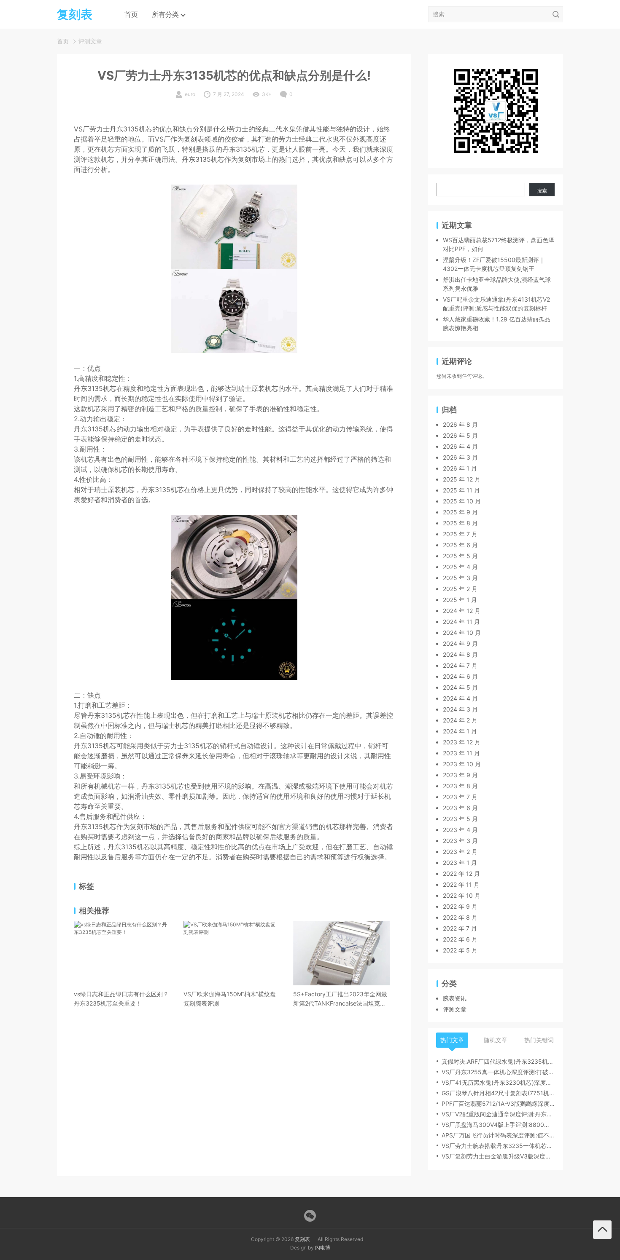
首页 (131, 14)
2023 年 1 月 (460, 862)
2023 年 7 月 (460, 796)
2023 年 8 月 (460, 785)
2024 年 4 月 (460, 698)
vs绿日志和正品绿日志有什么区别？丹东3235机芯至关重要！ (121, 998)
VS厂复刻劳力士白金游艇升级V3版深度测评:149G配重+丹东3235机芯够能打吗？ (498, 1156)
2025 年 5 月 (460, 555)
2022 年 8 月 (460, 917)
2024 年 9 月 (460, 643)
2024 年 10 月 (462, 632)
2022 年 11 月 (461, 884)
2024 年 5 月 (460, 687)
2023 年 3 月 (460, 840)
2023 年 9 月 (460, 774)
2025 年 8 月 (460, 523)
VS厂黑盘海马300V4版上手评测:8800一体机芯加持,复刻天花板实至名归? (498, 1124)
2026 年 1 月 (460, 468)
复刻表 (302, 1239)
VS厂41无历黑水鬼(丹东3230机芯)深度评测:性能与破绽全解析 (498, 1082)
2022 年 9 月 (460, 906)
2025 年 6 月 (460, 544)
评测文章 (90, 41)
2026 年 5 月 (460, 435)
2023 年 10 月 (462, 764)
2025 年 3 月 (460, 577)
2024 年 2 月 (460, 720)
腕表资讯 (454, 998)
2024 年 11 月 (461, 621)
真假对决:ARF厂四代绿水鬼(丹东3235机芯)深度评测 (498, 1061)
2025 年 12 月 (461, 479)
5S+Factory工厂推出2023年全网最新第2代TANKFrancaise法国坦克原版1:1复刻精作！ (340, 999)
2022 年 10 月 (461, 895)
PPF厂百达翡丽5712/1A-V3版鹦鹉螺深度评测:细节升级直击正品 (498, 1103)
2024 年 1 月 (460, 731)
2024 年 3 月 (460, 709)
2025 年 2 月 (460, 588)
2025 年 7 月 (460, 534)
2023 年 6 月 (460, 807)
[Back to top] (602, 1229)
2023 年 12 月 (461, 742)
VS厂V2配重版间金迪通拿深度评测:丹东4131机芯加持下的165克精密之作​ (498, 1114)
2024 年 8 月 (460, 654)
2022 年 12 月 (461, 873)
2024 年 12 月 (461, 610)
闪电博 (322, 1247)
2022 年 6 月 (460, 939)
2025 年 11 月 (461, 490)
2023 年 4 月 (460, 829)
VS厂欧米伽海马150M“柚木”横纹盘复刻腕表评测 (229, 998)
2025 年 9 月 (460, 512)
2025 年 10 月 (462, 501)
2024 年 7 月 (460, 665)
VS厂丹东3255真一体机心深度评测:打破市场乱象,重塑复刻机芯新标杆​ (498, 1071)
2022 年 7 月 (460, 928)
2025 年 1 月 (460, 599)
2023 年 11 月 (461, 753)
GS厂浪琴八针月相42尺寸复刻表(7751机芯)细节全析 (498, 1093)
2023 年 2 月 (460, 851)
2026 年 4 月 (460, 446)
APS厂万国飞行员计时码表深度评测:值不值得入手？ (498, 1135)
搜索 (542, 190)
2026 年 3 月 (460, 457)
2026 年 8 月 (460, 424)
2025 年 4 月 (460, 566)
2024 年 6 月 (460, 676)
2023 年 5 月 (460, 818)
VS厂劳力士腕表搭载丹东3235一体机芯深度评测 (498, 1145)
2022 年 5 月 (460, 950)
